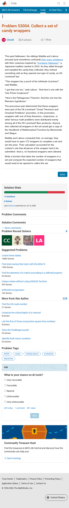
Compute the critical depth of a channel (21, 312)
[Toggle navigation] (2, 16)
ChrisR (10, 39)
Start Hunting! (14, 458)
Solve (62, 174)
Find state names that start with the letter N (23, 264)
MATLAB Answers (11, 10)
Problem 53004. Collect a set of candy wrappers (30, 28)
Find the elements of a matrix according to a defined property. (32, 273)
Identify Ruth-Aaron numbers (16, 338)
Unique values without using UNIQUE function (24, 281)
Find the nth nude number (14, 304)
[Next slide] (63, 10)
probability (49, 354)
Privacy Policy (36, 479)
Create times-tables (11, 255)
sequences (8, 359)
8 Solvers (8, 201)
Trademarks (21, 479)
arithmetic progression (13, 290)
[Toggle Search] (58, 3)
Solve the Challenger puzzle (15, 330)
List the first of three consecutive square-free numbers (28, 321)
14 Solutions (9, 196)
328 (65, 298)
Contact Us (41, 483)
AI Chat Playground (59, 10)
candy (17, 354)
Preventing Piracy (52, 479)
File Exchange (30, 10)
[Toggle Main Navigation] (64, 3)
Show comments (12, 228)
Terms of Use (27, 483)
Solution (11, 206)
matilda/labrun (32, 354)
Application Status (10, 483)
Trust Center (7, 479)
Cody (14, 3)
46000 (6, 354)
